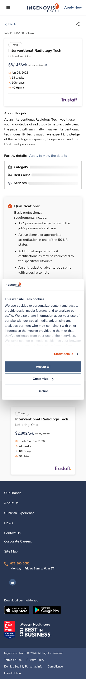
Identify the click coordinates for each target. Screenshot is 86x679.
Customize (40, 379)
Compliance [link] (55, 666)
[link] (43, 7)
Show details (63, 354)
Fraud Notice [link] (12, 673)
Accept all (43, 366)
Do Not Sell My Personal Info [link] (23, 666)
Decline (43, 391)
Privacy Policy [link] (35, 660)
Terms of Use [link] (13, 660)
